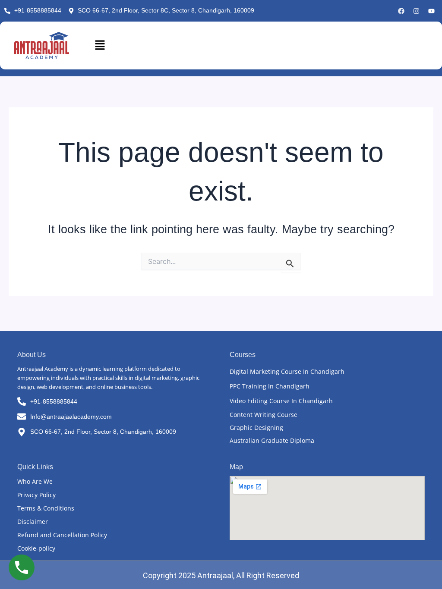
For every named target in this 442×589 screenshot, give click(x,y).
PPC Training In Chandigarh (269, 386)
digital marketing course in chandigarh (287, 371)
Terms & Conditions (45, 508)
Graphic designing (256, 427)
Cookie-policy (36, 548)
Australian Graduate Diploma (272, 440)
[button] (260, 45)
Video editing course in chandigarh (281, 401)
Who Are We (35, 481)
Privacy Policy (36, 495)
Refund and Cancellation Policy (62, 535)
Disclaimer (32, 521)
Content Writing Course (263, 414)
